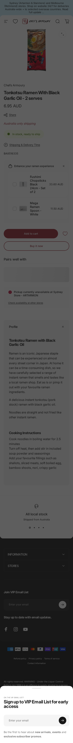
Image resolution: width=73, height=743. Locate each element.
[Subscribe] (62, 720)
